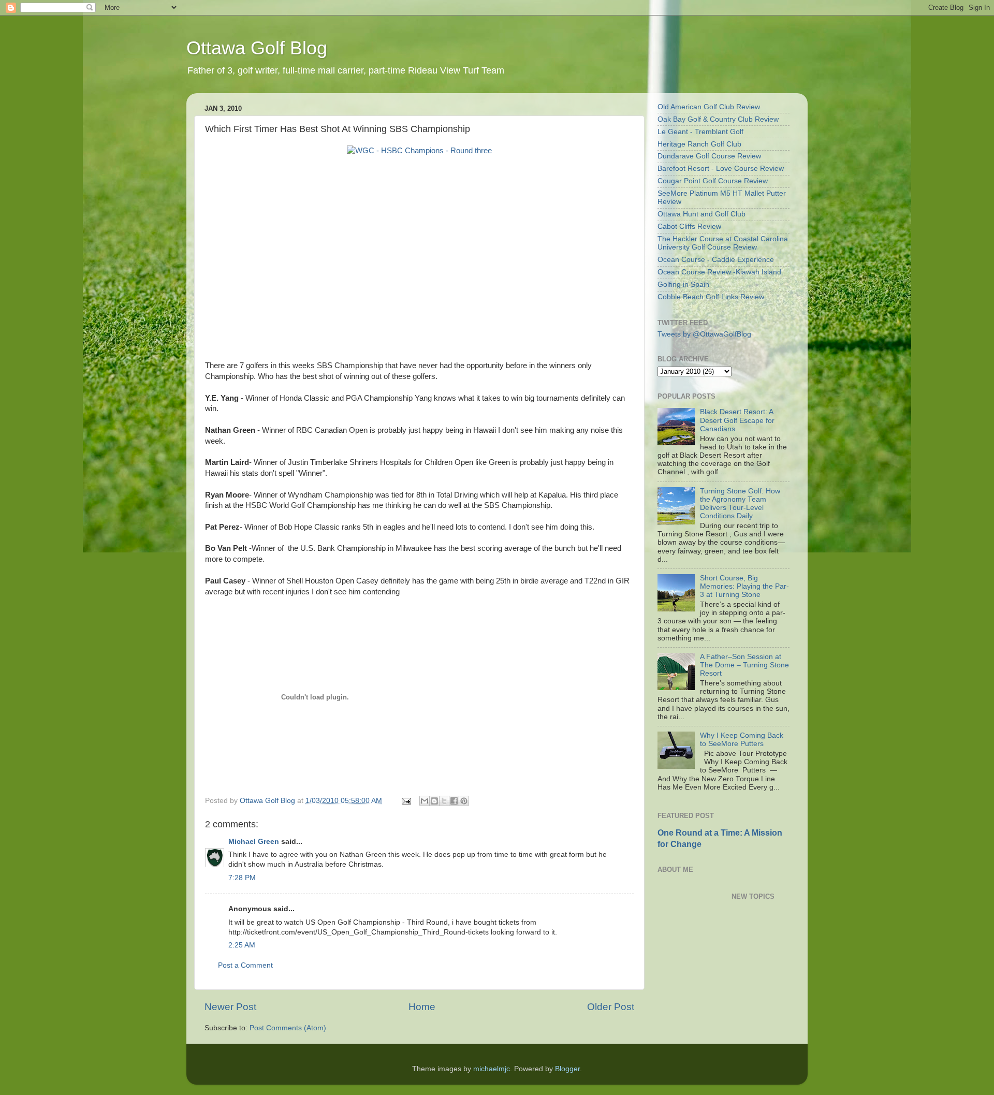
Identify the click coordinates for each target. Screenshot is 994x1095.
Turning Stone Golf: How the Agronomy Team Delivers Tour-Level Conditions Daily (740, 503)
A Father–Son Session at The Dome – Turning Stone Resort (744, 665)
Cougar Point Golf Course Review (712, 181)
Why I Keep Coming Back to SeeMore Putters (741, 740)
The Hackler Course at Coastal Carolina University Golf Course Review (722, 243)
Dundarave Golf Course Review (709, 156)
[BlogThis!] (434, 801)
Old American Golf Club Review (708, 107)
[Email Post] (405, 801)
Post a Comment (245, 965)
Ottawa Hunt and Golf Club (701, 214)
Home (421, 1006)
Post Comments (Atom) (288, 1028)
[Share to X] (444, 801)
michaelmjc (491, 1069)
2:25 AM (241, 945)
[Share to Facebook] (454, 801)
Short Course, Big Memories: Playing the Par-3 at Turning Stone (744, 586)
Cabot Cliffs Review (689, 226)
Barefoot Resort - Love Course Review (720, 168)
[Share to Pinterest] (464, 801)
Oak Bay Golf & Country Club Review (718, 119)
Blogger (567, 1069)
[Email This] (424, 801)
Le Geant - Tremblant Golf (700, 132)
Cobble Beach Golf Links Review (710, 297)
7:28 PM (242, 878)
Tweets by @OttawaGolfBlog (704, 334)
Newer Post (230, 1006)
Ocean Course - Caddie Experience (715, 260)
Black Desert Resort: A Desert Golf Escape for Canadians (737, 420)
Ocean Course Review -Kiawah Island (719, 272)
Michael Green (253, 841)
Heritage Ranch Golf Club (699, 144)
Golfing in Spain (683, 284)
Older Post (610, 1006)
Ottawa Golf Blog (256, 48)
